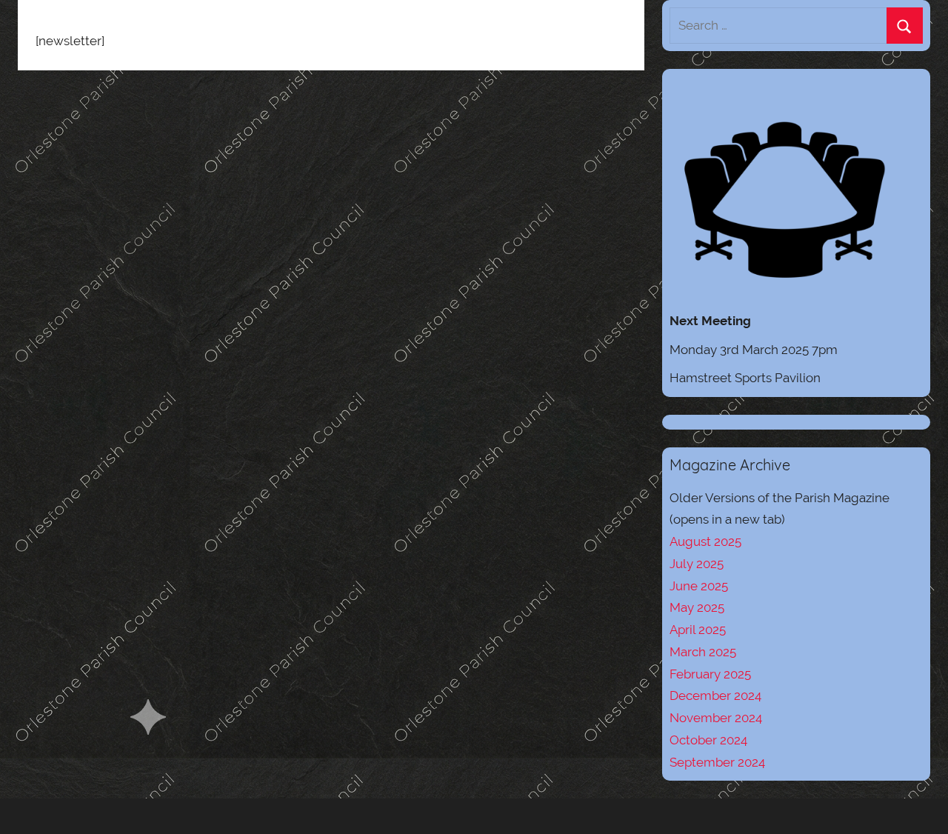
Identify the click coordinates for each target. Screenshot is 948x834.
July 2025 (697, 563)
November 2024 (716, 717)
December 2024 (715, 695)
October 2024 (708, 740)
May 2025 (697, 607)
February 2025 (710, 674)
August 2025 (705, 541)
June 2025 (699, 585)
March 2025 (703, 651)
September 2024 (717, 762)
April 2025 (698, 629)
